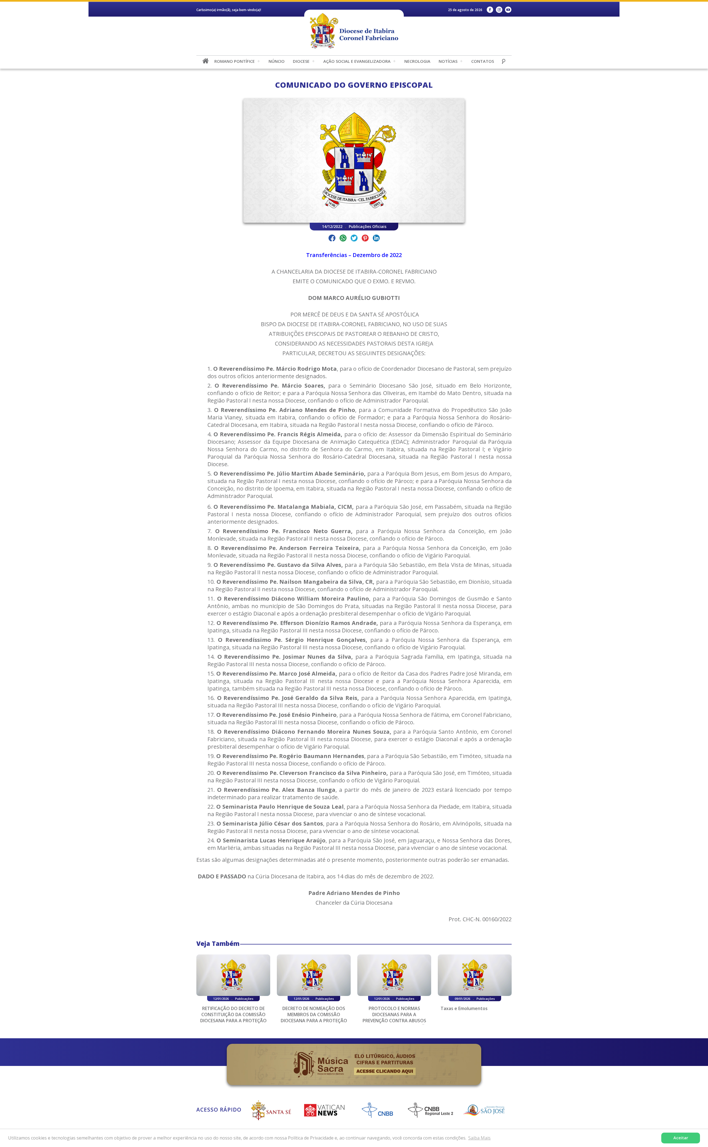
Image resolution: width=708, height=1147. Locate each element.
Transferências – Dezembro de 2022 (354, 255)
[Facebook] (489, 10)
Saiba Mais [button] (479, 1138)
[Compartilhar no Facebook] (332, 239)
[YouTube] (508, 10)
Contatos (482, 61)
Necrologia (417, 61)
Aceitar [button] (680, 1137)
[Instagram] (499, 10)
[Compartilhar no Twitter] (354, 239)
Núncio (277, 61)
